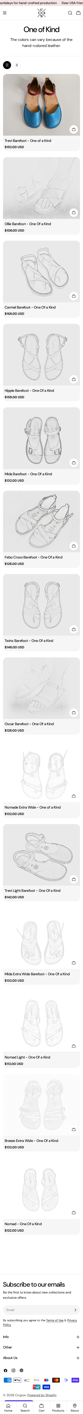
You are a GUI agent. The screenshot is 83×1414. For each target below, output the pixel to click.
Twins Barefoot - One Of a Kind (29, 640)
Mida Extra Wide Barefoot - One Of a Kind (37, 974)
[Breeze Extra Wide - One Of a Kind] (41, 1105)
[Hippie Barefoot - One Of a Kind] (41, 355)
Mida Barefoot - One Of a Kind (28, 474)
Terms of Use (54, 1320)
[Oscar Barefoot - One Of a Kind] (41, 688)
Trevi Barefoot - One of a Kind (28, 140)
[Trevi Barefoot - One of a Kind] (41, 104)
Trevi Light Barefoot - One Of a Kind (32, 890)
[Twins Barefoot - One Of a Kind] (41, 605)
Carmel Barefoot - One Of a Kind (30, 307)
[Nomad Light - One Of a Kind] (41, 1021)
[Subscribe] (75, 1310)
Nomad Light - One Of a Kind (27, 1057)
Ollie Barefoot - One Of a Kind (28, 223)
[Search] (70, 13)
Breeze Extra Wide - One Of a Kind (31, 1140)
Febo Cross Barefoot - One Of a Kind (33, 557)
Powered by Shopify (42, 1395)
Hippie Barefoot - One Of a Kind (29, 390)
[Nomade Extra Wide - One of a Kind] (41, 771)
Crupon (20, 1395)
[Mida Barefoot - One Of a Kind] (41, 438)
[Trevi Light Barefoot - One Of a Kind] (41, 855)
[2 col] (17, 65)
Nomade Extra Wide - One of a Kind (32, 807)
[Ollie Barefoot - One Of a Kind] (41, 188)
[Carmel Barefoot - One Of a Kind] (41, 271)
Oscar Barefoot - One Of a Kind (29, 724)
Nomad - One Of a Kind (23, 1224)
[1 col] (7, 65)
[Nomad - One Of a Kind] (41, 1188)
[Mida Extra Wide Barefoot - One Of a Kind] (41, 938)
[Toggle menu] (5, 13)
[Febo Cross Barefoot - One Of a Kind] (41, 521)
